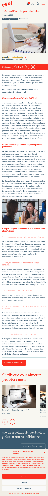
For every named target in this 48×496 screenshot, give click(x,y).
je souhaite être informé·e (33, 446)
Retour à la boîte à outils (14, 363)
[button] (45, 452)
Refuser (24, 482)
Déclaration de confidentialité (30, 493)
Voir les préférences (24, 488)
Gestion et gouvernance (10, 19)
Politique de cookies (14, 493)
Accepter (24, 476)
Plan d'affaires (23, 19)
